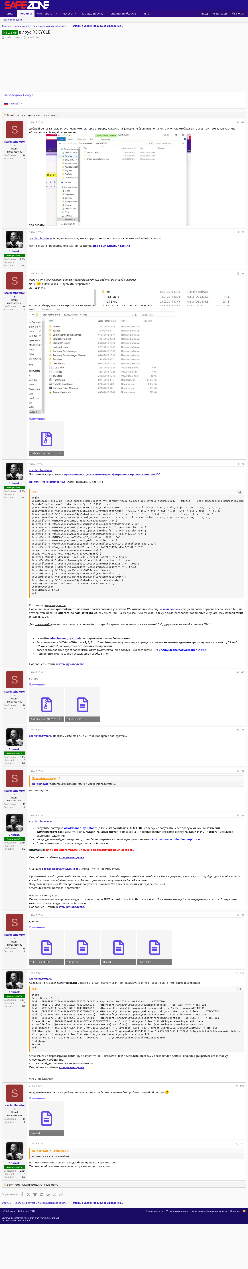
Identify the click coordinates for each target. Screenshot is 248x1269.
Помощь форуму (92, 13)
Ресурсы (67, 13)
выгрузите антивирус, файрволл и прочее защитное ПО (112, 474)
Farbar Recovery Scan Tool (60, 868)
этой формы (171, 609)
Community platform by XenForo (30, 1217)
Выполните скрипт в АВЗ (47, 481)
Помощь (235, 1211)
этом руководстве (71, 664)
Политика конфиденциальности (208, 1211)
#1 (242, 122)
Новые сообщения (12, 19)
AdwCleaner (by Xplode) (65, 638)
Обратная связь (155, 1211)
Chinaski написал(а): (44, 778)
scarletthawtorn (13, 37)
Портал (9, 13)
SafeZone (10, 1211)
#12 (242, 1143)
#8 (242, 815)
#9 (242, 915)
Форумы (26, 13)
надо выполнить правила (111, 245)
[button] (56, 13)
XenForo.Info (24, 1220)
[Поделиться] (237, 122)
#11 (242, 1085)
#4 (242, 464)
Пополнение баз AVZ (122, 13)
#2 (242, 232)
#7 (242, 771)
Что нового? (45, 13)
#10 (242, 972)
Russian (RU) (28, 1211)
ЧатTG (146, 13)
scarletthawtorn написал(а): (49, 1150)
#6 (242, 729)
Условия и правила (177, 1211)
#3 (242, 273)
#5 (242, 672)
